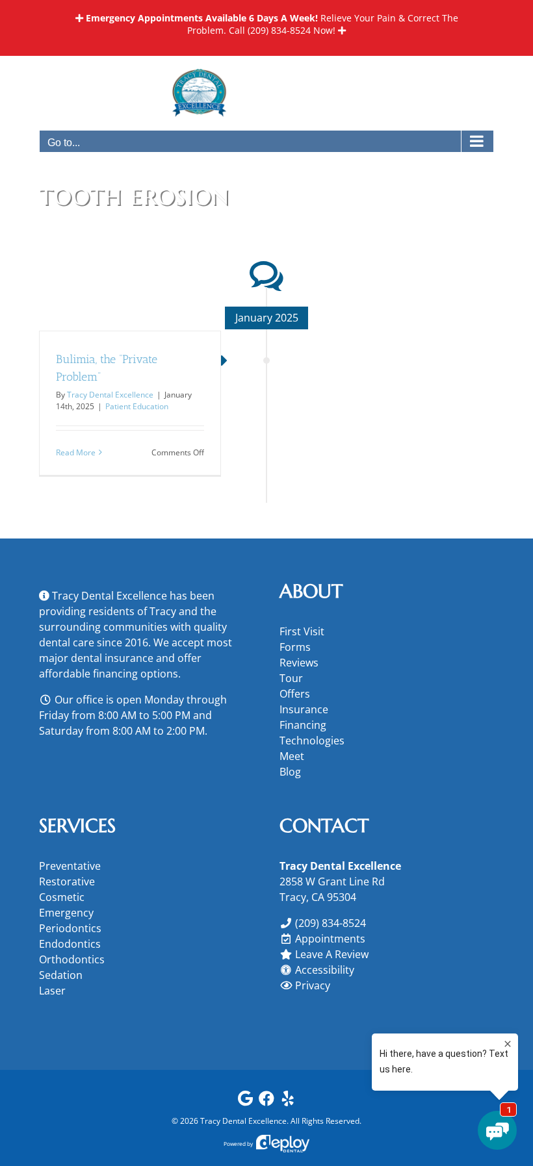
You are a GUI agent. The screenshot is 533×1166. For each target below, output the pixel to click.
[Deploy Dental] (282, 1143)
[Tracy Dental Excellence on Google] (245, 1101)
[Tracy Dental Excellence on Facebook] (266, 1101)
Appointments (330, 939)
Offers (295, 694)
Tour (291, 678)
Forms (295, 647)
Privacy (312, 985)
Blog (290, 772)
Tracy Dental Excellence (110, 394)
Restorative (67, 881)
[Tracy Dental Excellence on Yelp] (288, 1101)
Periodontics (70, 928)
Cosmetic (61, 897)
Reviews (299, 662)
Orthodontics (72, 959)
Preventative (70, 866)
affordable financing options (108, 673)
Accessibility (324, 970)
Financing (303, 725)
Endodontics (70, 944)
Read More (76, 452)
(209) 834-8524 (279, 30)
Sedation (61, 975)
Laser (52, 990)
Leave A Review (332, 954)
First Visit (302, 631)
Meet (292, 756)
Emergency (66, 913)
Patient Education (136, 406)
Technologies (312, 740)
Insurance (304, 709)
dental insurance (112, 658)
